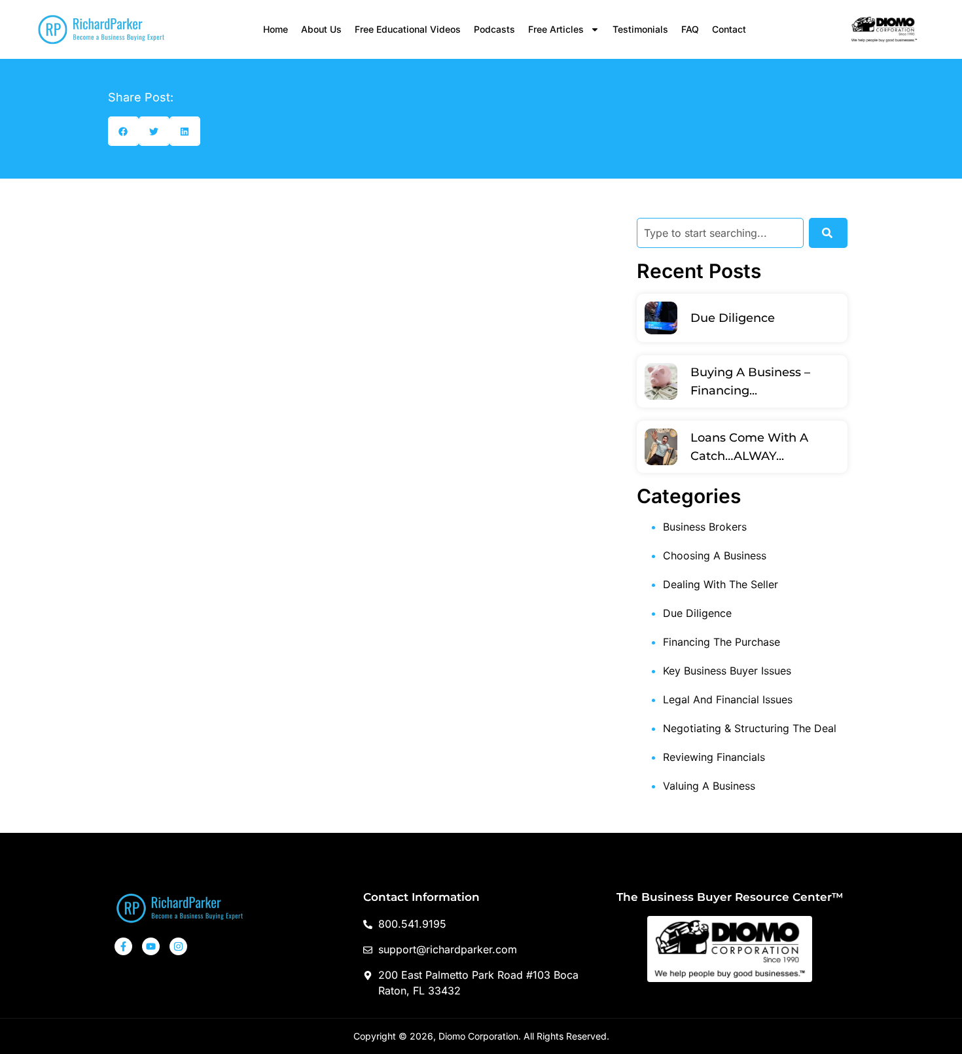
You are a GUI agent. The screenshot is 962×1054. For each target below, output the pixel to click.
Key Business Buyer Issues (727, 670)
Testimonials (640, 29)
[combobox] (720, 233)
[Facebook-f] (123, 946)
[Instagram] (178, 946)
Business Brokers (705, 526)
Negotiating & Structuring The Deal (749, 728)
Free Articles (556, 29)
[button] (123, 131)
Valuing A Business (709, 785)
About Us (321, 29)
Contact (729, 29)
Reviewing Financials (714, 757)
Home (275, 29)
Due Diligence (732, 318)
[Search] (828, 233)
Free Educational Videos (408, 29)
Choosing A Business (714, 555)
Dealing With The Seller (720, 584)
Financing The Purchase (721, 641)
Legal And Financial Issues (728, 699)
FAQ (690, 29)
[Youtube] (151, 946)
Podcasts (494, 29)
